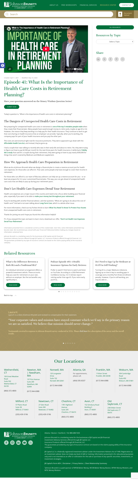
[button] (15, 296)
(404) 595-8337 (79, 380)
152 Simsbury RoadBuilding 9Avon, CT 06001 (92, 407)
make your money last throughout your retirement (54, 196)
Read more (13, 285)
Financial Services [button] (88, 5)
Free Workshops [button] (69, 5)
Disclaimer (67, 463)
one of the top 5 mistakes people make (68, 126)
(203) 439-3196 (22, 414)
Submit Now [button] (11, 107)
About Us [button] (54, 5)
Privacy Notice (77, 463)
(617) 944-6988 (33, 391)
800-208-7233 (75, 433)
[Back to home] (20, 5)
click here (83, 331)
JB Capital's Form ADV (53, 463)
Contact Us (126, 5)
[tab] (59, 291)
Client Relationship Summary (96, 463)
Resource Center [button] (108, 5)
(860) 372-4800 (10, 390)
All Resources (115, 27)
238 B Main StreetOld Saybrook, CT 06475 (114, 410)
